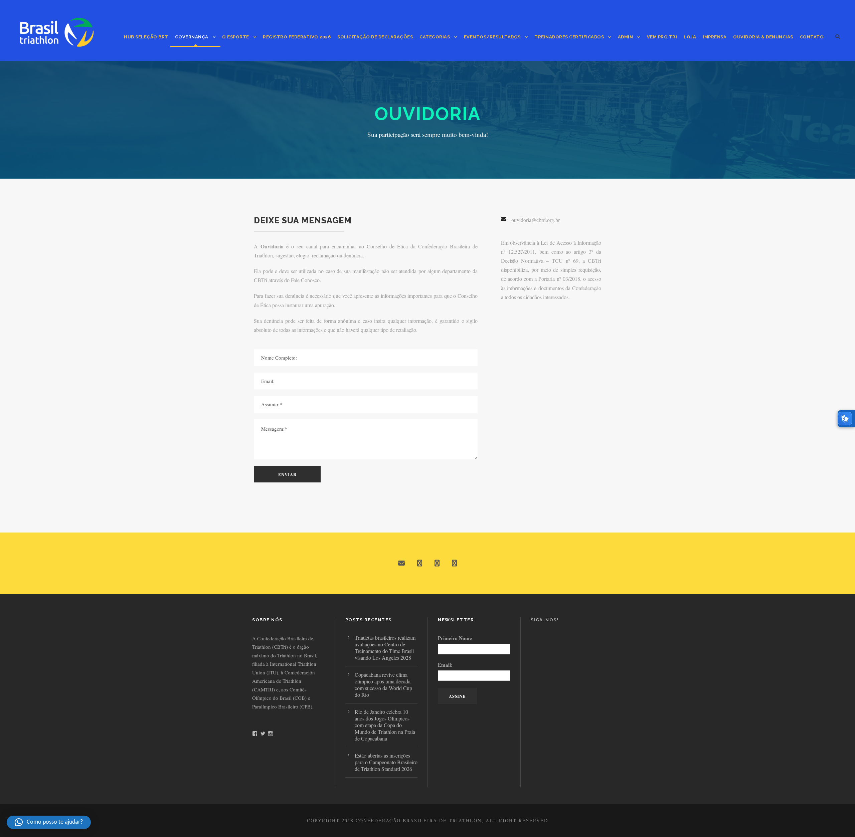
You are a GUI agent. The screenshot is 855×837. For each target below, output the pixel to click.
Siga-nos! (545, 619)
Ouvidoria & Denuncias (763, 36)
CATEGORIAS (434, 36)
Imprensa (714, 36)
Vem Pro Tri (662, 36)
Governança (191, 36)
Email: (445, 664)
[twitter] (437, 563)
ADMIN (625, 36)
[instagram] (454, 563)
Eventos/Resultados (492, 36)
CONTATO (812, 36)
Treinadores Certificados (569, 36)
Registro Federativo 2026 (297, 36)
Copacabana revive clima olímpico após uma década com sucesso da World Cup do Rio (383, 684)
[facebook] (419, 563)
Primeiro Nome (455, 638)
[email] (401, 563)
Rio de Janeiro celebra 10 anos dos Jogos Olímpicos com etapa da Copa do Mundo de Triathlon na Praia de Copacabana (385, 725)
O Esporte (235, 36)
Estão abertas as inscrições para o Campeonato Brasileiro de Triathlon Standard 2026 (386, 762)
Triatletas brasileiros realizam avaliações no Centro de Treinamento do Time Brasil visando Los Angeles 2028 (385, 647)
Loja (690, 36)
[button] (49, 822)
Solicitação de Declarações (375, 36)
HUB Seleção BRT (146, 36)
